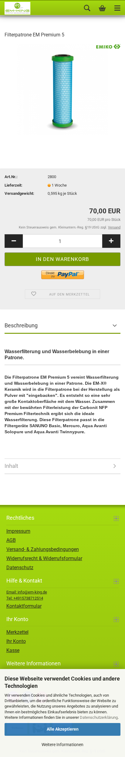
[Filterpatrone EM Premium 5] (62, 89)
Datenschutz (19, 567)
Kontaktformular (24, 606)
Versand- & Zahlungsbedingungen (42, 549)
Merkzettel (17, 632)
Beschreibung (21, 325)
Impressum (18, 531)
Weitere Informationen (62, 744)
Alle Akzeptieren (63, 729)
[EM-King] (15, 8)
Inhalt (11, 466)
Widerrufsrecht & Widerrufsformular (44, 558)
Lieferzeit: (13, 185)
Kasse (12, 650)
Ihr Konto (16, 641)
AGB (11, 540)
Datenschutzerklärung (99, 717)
